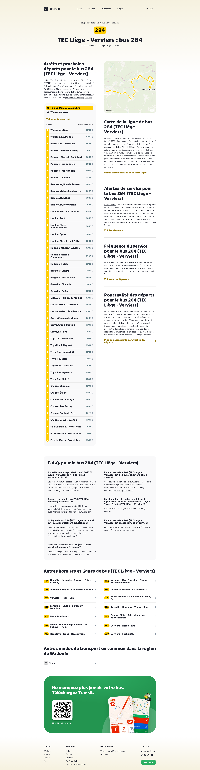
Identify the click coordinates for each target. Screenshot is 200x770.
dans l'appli (71, 509)
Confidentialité (72, 761)
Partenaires (106, 9)
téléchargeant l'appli (124, 490)
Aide (46, 761)
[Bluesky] (145, 755)
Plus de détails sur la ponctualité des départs (124, 341)
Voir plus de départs (57, 119)
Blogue (120, 9)
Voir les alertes (112, 230)
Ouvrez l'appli (118, 153)
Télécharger (148, 762)
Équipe (69, 754)
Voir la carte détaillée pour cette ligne (125, 172)
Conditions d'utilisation (76, 764)
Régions (91, 9)
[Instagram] (142, 755)
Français (149, 9)
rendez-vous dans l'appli (123, 530)
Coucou (47, 746)
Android (69, 723)
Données (104, 754)
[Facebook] (148, 755)
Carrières (70, 758)
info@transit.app (148, 751)
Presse (47, 758)
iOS (63, 723)
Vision (79, 9)
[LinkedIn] (152, 755)
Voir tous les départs (115, 279)
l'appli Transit (145, 314)
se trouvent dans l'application (79, 98)
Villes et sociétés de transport (113, 751)
